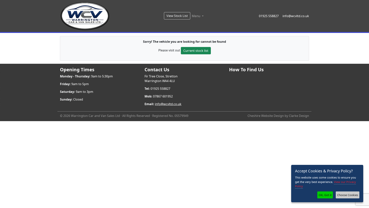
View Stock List (177, 16)
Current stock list (195, 51)
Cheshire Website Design (266, 116)
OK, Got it (325, 195)
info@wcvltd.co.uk (296, 16)
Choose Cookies (347, 195)
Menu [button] (196, 16)
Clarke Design (299, 116)
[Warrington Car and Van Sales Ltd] (85, 15)
